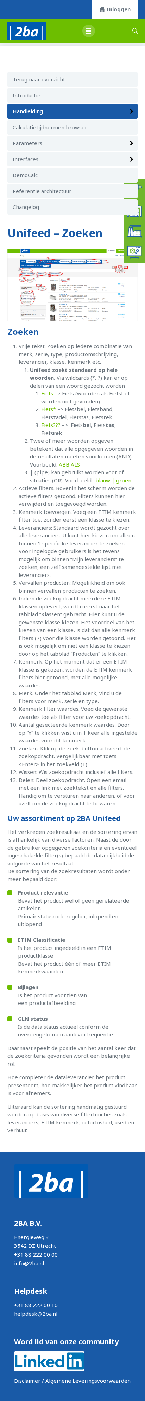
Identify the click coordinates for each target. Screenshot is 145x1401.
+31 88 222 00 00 (36, 1254)
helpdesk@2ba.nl (35, 1313)
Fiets (48, 393)
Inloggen (119, 9)
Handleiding (28, 111)
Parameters (27, 143)
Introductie (26, 95)
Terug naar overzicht (39, 79)
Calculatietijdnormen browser (50, 127)
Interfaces (25, 159)
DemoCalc (25, 174)
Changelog (26, 206)
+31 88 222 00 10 (36, 1304)
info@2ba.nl (29, 1263)
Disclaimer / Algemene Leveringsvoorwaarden (72, 1380)
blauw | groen (113, 480)
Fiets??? (51, 424)
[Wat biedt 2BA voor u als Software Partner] (134, 251)
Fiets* (48, 409)
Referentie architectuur (42, 191)
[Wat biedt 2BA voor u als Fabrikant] (134, 230)
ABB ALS (69, 464)
